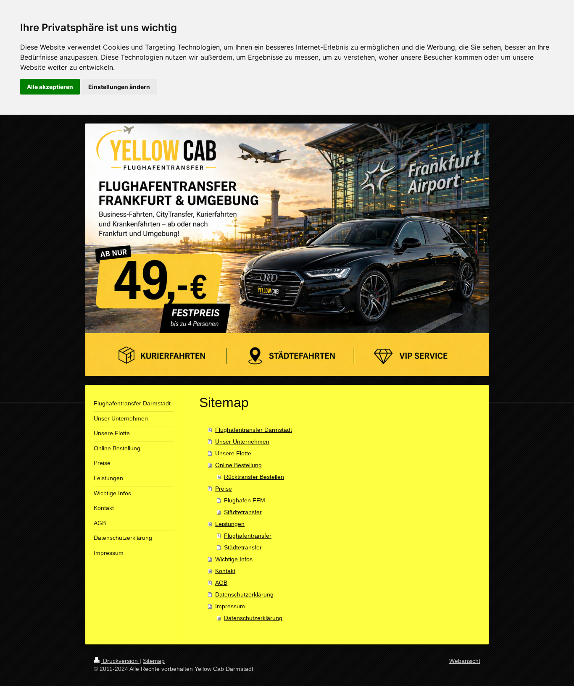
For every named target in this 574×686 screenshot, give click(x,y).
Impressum (230, 606)
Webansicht (464, 660)
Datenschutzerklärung (244, 594)
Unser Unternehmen (242, 441)
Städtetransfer (243, 512)
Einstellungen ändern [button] (119, 86)
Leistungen (230, 523)
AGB (221, 582)
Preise (223, 488)
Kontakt (225, 571)
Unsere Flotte (233, 453)
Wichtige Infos (234, 559)
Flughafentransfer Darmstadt (253, 429)
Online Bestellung (238, 465)
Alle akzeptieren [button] (50, 86)
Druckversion (120, 660)
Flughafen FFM (244, 500)
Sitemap (154, 660)
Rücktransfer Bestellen (254, 476)
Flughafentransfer (247, 535)
